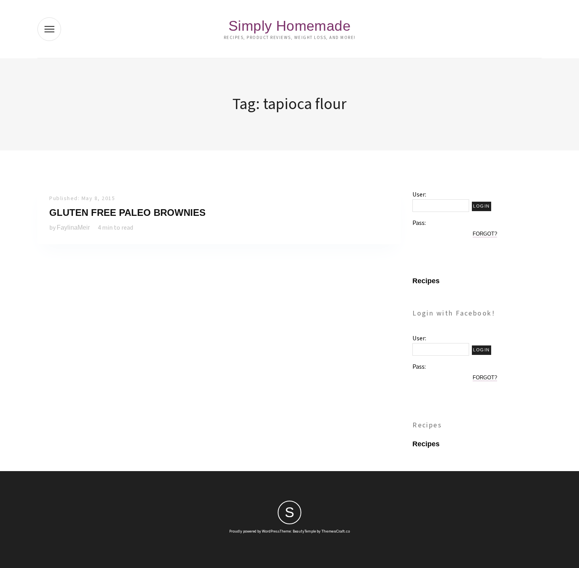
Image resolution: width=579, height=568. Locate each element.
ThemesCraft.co (335, 531)
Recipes (426, 281)
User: (419, 194)
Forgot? (485, 234)
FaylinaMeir (73, 227)
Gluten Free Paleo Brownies (127, 212)
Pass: (419, 223)
